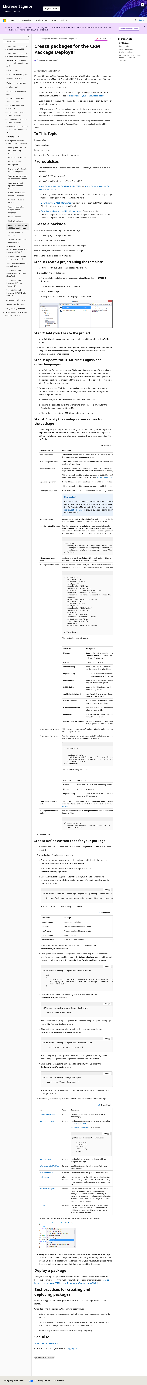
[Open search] (135, 20)
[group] (76, 639)
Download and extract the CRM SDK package (60, 211)
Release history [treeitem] (12, 70)
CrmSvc (42, 1205)
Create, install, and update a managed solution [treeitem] (15, 186)
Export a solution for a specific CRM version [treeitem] (16, 194)
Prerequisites (124, 46)
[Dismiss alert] (142, 4)
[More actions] (111, 39)
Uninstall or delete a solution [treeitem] (16, 201)
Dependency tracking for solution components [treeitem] (17, 170)
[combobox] (16, 41)
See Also (122, 60)
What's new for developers (46, 1343)
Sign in (141, 20)
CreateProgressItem (47, 1114)
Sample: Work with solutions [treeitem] (15, 233)
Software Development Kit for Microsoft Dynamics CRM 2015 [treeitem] (17, 63)
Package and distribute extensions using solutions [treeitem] (17, 150)
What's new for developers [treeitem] (16, 74)
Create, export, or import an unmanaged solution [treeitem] (17, 177)
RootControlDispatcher (48, 1189)
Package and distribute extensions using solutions (60, 39)
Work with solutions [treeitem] (15, 221)
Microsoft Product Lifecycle (71, 27)
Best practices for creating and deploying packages (131, 56)
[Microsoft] (4, 20)
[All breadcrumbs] (36, 39)
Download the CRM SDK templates (56, 203)
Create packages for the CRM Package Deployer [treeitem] (17, 226)
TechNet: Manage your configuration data (84, 96)
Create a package (126, 49)
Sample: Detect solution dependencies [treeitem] (17, 240)
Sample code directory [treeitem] (15, 304)
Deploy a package (126, 52)
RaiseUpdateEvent (47, 1121)
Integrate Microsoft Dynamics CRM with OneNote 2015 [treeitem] (14, 283)
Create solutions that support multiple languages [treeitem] (16, 210)
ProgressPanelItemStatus (80, 1128)
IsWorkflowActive (46, 1173)
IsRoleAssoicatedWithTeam (50, 1166)
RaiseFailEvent (45, 1159)
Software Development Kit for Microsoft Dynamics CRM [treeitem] (16, 47)
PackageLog (44, 1177)
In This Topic (124, 43)
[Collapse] (29, 37)
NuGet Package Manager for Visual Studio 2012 (59, 186)
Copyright (71, 1348)
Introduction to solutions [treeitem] (17, 157)
